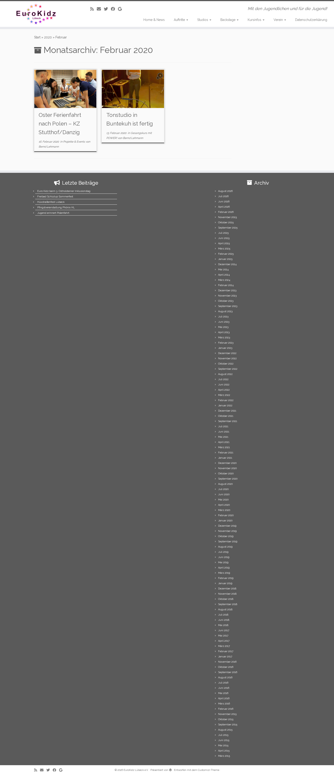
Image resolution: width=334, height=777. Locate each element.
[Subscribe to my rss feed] (93, 9)
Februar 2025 (226, 253)
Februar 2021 (225, 452)
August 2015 (225, 729)
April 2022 (224, 389)
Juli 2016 (223, 682)
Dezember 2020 (227, 463)
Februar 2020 (226, 515)
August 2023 (225, 311)
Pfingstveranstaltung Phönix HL (56, 207)
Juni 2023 (223, 321)
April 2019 (223, 567)
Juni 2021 (223, 431)
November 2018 (227, 593)
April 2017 (223, 640)
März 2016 (224, 703)
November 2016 (227, 661)
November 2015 (227, 714)
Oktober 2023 (225, 300)
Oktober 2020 (226, 473)
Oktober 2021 (225, 416)
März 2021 (224, 447)
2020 (48, 37)
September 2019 (227, 541)
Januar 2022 (225, 405)
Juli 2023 (223, 316)
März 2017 (224, 646)
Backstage (228, 20)
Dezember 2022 (227, 353)
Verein (279, 20)
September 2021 (227, 421)
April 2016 (223, 698)
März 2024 (224, 280)
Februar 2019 (225, 578)
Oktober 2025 (226, 222)
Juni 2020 (223, 494)
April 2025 (224, 243)
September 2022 (227, 368)
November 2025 (227, 217)
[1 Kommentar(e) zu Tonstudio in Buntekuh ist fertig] (160, 79)
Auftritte (180, 20)
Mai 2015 (223, 745)
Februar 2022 (226, 400)
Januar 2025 (225, 259)
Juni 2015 (223, 740)
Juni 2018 (223, 620)
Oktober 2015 (225, 719)
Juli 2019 (223, 552)
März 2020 (224, 510)
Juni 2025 (223, 238)
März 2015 (224, 755)
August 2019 (225, 546)
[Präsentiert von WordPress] (170, 769)
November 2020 (227, 468)
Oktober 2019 (225, 536)
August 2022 (225, 374)
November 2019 (227, 531)
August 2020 (225, 484)
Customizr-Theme (208, 770)
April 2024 (224, 274)
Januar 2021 (225, 457)
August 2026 (225, 191)
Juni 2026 (223, 201)
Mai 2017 (223, 635)
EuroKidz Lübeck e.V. (136, 770)
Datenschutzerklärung (311, 20)
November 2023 (227, 295)
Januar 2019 (225, 583)
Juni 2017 (223, 630)
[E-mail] (100, 9)
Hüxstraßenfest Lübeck (51, 202)
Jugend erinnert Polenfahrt (53, 212)
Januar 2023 (225, 348)
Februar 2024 (226, 285)
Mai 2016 (223, 693)
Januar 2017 (225, 656)
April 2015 (223, 750)
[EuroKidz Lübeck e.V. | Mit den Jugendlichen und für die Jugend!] (38, 14)
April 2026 (224, 206)
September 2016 (227, 672)
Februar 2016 (225, 708)
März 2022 (224, 395)
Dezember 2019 (227, 525)
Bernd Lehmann (49, 146)
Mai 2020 (223, 499)
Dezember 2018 (227, 588)
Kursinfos (255, 20)
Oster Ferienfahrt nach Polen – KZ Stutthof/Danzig (60, 124)
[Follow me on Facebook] (114, 9)
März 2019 (224, 572)
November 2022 (227, 358)
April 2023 (223, 332)
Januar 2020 (225, 520)
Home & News (154, 20)
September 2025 (227, 227)
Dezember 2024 (227, 264)
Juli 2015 (223, 735)
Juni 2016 (223, 687)
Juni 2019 (223, 557)
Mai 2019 (223, 562)
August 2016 (225, 677)
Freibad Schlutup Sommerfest (55, 196)
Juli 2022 (223, 379)
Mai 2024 (223, 269)
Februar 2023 (225, 342)
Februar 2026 (226, 212)
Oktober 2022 (226, 363)
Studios (203, 20)
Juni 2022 (223, 384)
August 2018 (225, 609)
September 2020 (227, 478)
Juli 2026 (223, 196)
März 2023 (224, 337)
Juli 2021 (223, 426)
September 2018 (227, 604)
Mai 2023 (223, 327)
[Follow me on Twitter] (107, 9)
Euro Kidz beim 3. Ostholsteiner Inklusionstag (63, 191)
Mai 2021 (223, 436)
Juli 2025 (223, 232)
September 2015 (227, 724)
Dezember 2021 (227, 410)
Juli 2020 (223, 489)
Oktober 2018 (225, 599)
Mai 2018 (223, 625)
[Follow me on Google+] (121, 9)
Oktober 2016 (225, 667)
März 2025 (224, 248)
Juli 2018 (223, 614)
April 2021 (223, 442)
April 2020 (224, 504)
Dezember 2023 (227, 290)
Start (37, 37)
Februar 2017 (225, 651)
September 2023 (227, 306)
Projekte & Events (74, 141)
